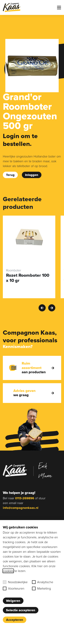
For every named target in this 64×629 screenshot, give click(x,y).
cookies (8, 571)
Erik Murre (45, 470)
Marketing (44, 588)
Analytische (45, 582)
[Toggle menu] (59, 7)
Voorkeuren (16, 588)
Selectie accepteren (20, 610)
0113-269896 (24, 498)
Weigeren (13, 601)
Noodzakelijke (18, 582)
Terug (10, 175)
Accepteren (14, 620)
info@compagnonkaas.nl (20, 508)
